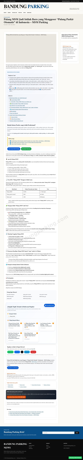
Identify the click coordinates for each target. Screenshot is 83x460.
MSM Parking (34, 361)
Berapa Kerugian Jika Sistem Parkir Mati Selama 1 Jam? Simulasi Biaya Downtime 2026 (26, 411)
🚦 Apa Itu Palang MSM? (15, 99)
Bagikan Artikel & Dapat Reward (16, 120)
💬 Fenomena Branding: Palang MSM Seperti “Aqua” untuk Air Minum (24, 107)
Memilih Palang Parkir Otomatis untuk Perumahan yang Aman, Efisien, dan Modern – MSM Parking (30, 140)
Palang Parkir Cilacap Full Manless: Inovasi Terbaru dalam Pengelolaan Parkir (26, 142)
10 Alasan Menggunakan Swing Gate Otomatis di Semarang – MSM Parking (24, 414)
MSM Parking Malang (27, 298)
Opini (24, 12)
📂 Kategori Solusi (13, 117)
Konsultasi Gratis (49, 305)
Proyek (20, 12)
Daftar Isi (10, 95)
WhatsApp (10, 352)
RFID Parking (10, 386)
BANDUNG (26, 6)
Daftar (77, 432)
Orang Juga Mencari (14, 113)
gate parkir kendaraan (10, 294)
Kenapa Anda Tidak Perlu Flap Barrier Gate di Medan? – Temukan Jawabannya (24, 413)
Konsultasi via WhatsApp (13, 367)
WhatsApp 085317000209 (75, 457)
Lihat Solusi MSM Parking (13, 149)
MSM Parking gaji (42, 296)
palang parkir (9, 298)
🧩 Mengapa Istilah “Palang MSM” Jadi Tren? (19, 103)
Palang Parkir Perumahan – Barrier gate (18, 144)
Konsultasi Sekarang (26, 149)
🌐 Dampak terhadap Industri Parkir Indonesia (19, 109)
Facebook (17, 352)
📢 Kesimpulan (13, 111)
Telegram (27, 352)
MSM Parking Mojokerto (27, 296)
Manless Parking (47, 384)
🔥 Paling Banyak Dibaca (15, 119)
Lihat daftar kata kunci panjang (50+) (70, 37)
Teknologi (14, 12)
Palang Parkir (11, 316)
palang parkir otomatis (27, 294)
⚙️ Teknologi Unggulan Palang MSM (17, 105)
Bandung (29, 12)
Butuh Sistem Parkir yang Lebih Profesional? (18, 98)
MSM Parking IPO (10, 296)
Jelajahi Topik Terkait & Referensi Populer (17, 115)
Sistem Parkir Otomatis (36, 384)
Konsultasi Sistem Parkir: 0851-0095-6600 (16, 397)
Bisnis (9, 12)
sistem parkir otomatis (43, 294)
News (5, 12)
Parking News (31, 445)
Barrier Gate (22, 384)
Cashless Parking (23, 386)
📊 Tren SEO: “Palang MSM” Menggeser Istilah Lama (20, 101)
